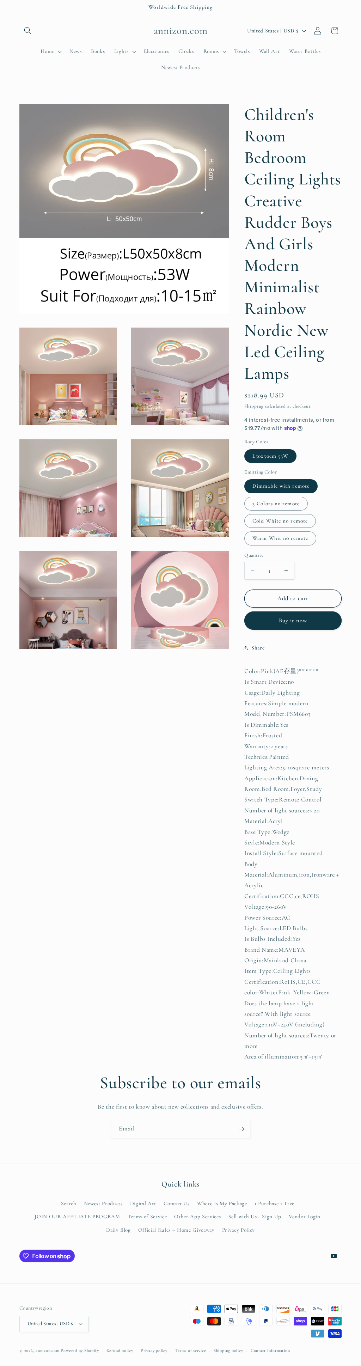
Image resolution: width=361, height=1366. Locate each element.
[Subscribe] (241, 1129)
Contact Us (177, 1203)
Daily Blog (118, 1230)
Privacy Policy (238, 1230)
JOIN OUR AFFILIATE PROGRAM (77, 1216)
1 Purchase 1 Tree (274, 1203)
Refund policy (119, 1350)
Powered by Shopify (80, 1350)
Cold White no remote (280, 521)
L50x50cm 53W (270, 456)
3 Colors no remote (276, 503)
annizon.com (47, 1350)
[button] (27, 30)
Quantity (254, 555)
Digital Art (143, 1203)
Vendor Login (304, 1216)
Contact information (270, 1350)
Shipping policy (228, 1350)
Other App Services (197, 1216)
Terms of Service (147, 1216)
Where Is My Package (222, 1203)
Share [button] (257, 648)
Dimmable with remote (281, 486)
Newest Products (103, 1203)
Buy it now (293, 620)
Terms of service (190, 1350)
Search (69, 1203)
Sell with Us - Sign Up (255, 1216)
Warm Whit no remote (280, 538)
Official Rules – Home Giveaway (176, 1230)
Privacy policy (154, 1350)
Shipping (254, 406)
